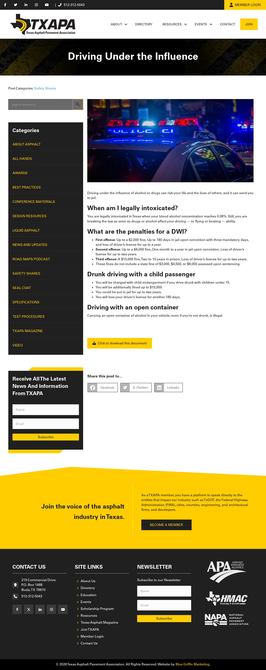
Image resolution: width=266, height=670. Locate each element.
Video (17, 345)
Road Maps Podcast (31, 259)
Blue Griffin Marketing (192, 664)
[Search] (78, 104)
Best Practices (26, 187)
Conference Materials (33, 202)
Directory (143, 24)
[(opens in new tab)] (226, 572)
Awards (20, 173)
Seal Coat (21, 288)
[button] (126, 24)
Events (201, 24)
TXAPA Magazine (27, 331)
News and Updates (29, 245)
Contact (227, 24)
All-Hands (22, 158)
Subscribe (46, 437)
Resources (172, 24)
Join (249, 24)
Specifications (25, 302)
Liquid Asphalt (26, 230)
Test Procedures (28, 316)
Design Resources (29, 216)
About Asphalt (26, 144)
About (116, 24)
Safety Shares (45, 88)
